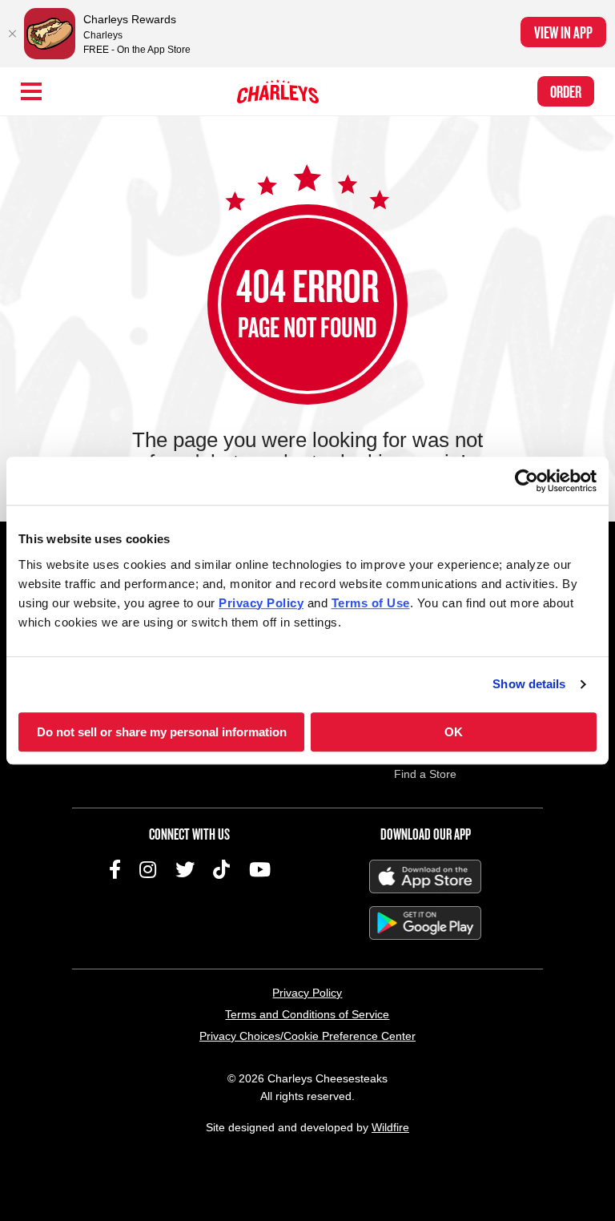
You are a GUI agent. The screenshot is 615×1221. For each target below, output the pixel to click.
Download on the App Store (425, 876)
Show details (528, 684)
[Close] (12, 33)
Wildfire (390, 1127)
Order (565, 91)
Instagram (147, 869)
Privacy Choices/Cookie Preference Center (307, 1036)
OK (453, 732)
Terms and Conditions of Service (307, 1014)
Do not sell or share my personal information (162, 732)
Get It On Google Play (425, 923)
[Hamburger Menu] (31, 91)
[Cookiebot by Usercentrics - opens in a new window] (526, 481)
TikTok (221, 869)
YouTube (260, 869)
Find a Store (425, 774)
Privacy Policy (307, 992)
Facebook (115, 869)
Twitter (185, 869)
